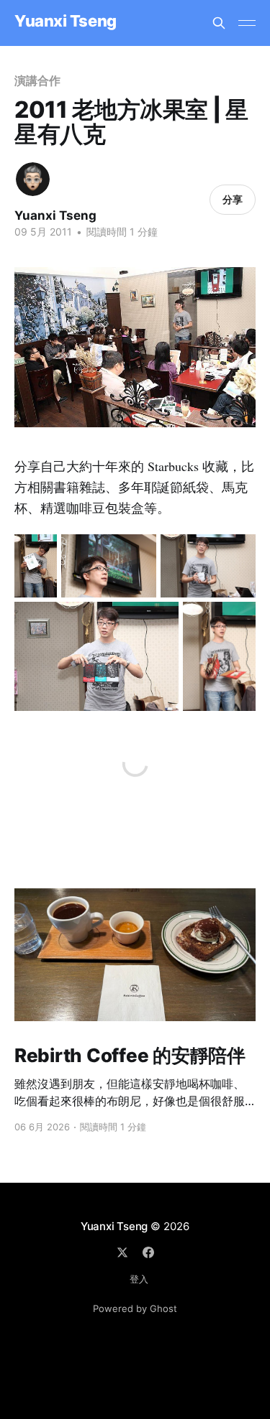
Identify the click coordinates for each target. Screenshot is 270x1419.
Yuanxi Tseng (65, 21)
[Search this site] (218, 22)
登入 (139, 1279)
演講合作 (37, 80)
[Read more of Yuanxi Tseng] (32, 179)
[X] (122, 1252)
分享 (232, 199)
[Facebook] (148, 1252)
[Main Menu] (247, 23)
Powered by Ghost (135, 1308)
